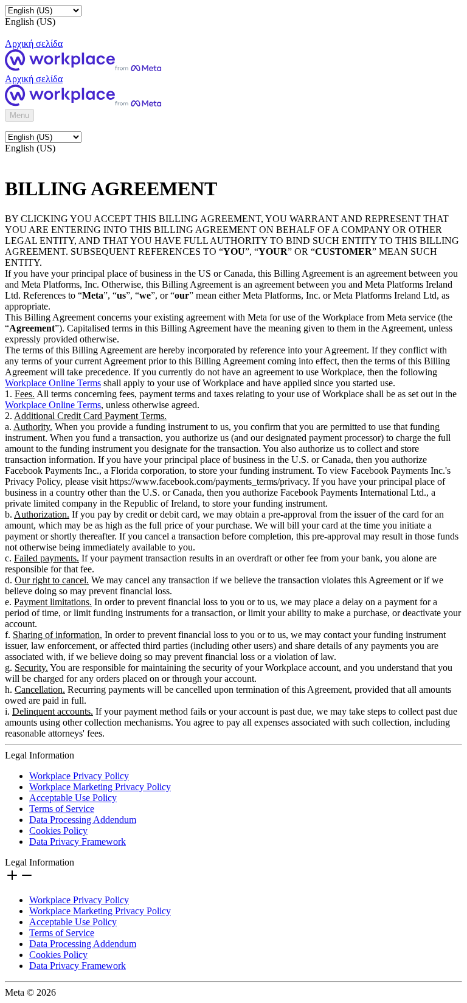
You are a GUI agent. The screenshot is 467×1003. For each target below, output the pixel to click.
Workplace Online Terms (53, 383)
